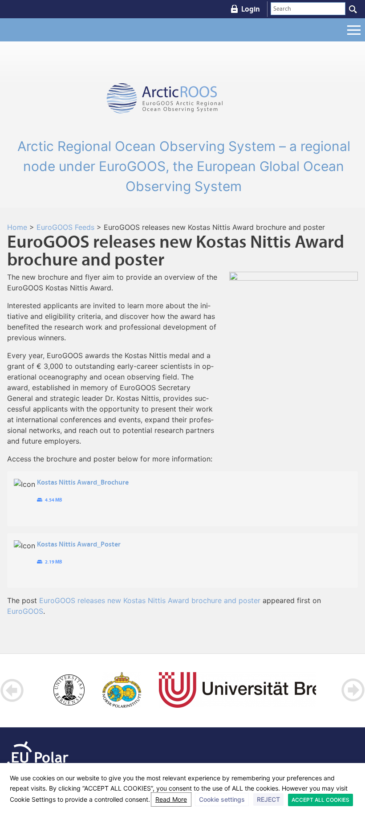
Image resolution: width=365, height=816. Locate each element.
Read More (171, 799)
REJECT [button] (268, 799)
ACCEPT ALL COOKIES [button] (320, 799)
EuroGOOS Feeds (65, 227)
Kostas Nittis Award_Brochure (83, 481)
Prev (12, 690)
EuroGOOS (25, 611)
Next (353, 690)
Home (17, 227)
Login (250, 9)
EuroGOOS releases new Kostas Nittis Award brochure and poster (149, 600)
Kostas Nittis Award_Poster (79, 543)
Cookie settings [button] (222, 799)
